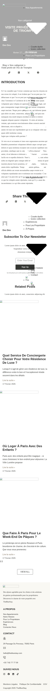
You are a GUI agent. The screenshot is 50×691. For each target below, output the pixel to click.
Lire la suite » (9, 380)
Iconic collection (38, 49)
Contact (34, 105)
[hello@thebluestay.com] (4, 648)
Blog (5, 624)
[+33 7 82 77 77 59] (4, 657)
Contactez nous (9, 627)
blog (33, 100)
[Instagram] (4, 674)
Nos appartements (10, 614)
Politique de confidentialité (30, 684)
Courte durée (37, 47)
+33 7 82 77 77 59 (10, 663)
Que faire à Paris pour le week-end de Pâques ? (22, 534)
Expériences (31, 52)
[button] (34, 146)
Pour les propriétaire (35, 55)
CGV (45, 684)
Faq (32, 103)
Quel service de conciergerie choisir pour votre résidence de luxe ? (24, 359)
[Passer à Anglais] (39, 114)
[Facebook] (9, 674)
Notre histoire (37, 98)
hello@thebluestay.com (12, 653)
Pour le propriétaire (11, 619)
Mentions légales (10, 684)
